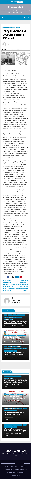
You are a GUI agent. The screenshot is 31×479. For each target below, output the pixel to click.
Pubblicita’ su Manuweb (15, 475)
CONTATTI (16, 466)
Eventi (13, 27)
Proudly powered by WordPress (8, 463)
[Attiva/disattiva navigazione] (28, 17)
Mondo (18, 346)
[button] (25, 17)
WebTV (11, 319)
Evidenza (10, 346)
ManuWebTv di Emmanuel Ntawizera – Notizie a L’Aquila (15, 469)
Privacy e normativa (20, 472)
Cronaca (5, 27)
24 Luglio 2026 (9, 417)
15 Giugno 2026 (9, 433)
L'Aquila (18, 27)
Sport (20, 317)
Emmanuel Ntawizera (14, 43)
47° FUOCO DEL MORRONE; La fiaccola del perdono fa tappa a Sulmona (15, 323)
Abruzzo (6, 335)
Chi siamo (11, 466)
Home (6, 466)
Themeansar (27, 463)
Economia (24, 335)
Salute (15, 317)
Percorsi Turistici (8, 348)
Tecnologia (6, 319)
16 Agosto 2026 (9, 400)
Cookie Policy (23, 466)
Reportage (11, 317)
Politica (5, 317)
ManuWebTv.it (15, 7)
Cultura (9, 27)
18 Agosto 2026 (9, 384)
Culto (15, 335)
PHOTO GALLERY (11, 472)
